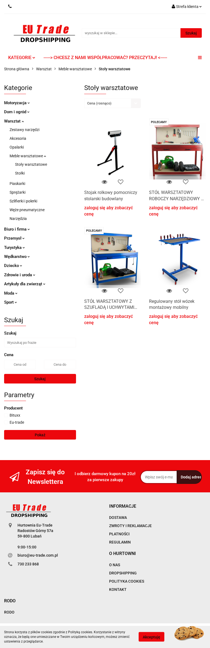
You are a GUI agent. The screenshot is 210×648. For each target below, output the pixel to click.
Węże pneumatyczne (27, 210)
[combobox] (112, 103)
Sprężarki (17, 192)
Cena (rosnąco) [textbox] (99, 103)
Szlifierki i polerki (23, 201)
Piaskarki (17, 183)
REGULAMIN (120, 542)
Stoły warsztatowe (31, 164)
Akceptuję (151, 637)
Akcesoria (18, 138)
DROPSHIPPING (123, 573)
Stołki (20, 173)
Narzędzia (18, 218)
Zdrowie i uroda (18, 274)
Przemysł (13, 238)
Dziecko (12, 265)
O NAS (114, 565)
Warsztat (13, 121)
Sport (9, 302)
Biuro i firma (16, 229)
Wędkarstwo (16, 256)
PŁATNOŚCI (119, 534)
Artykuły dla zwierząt (23, 283)
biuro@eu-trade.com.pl (38, 555)
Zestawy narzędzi (24, 129)
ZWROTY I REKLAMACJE (130, 526)
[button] (122, 506)
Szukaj (40, 379)
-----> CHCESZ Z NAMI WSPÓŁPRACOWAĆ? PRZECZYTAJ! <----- (105, 57)
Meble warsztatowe (27, 156)
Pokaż (40, 435)
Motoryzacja (16, 102)
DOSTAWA (118, 517)
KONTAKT (118, 589)
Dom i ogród (15, 111)
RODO (9, 612)
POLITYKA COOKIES (126, 581)
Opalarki (17, 147)
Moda (9, 293)
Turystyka (13, 247)
